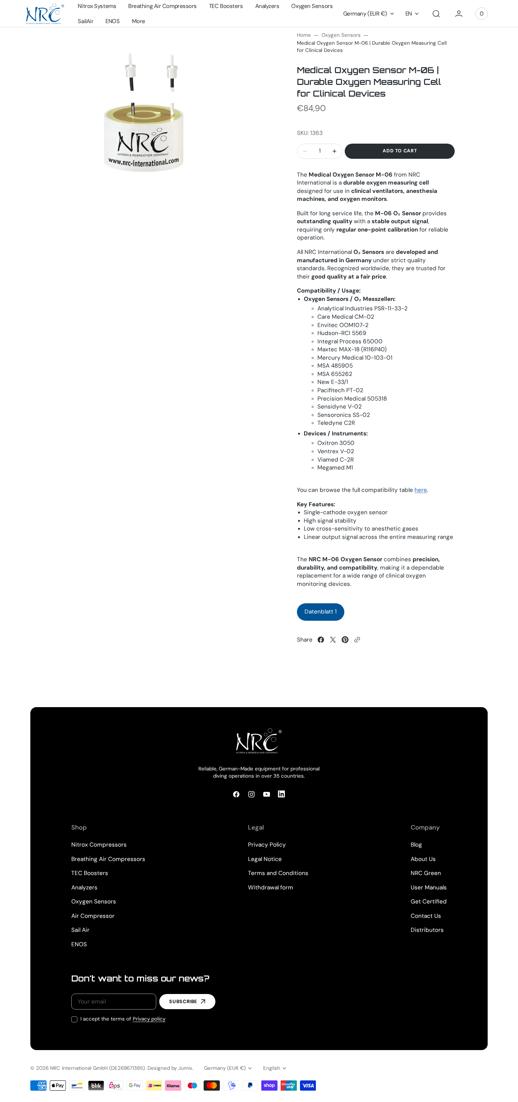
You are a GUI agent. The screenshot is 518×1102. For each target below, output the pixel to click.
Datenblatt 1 (321, 611)
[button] (436, 14)
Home (304, 35)
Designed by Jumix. (170, 1068)
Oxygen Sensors (341, 35)
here (420, 490)
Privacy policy (149, 1019)
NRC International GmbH (79, 1068)
